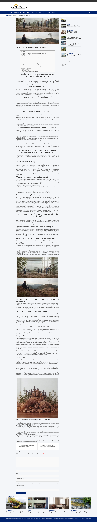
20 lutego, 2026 (30, 514)
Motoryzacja (38, 12)
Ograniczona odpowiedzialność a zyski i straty (30, 67)
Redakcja (53, 12)
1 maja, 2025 (69, 45)
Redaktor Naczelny (75, 22)
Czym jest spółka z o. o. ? (25, 54)
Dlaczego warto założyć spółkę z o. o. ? (27, 56)
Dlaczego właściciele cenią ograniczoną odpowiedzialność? (32, 65)
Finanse (24, 12)
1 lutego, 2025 (18, 49)
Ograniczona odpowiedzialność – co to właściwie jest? (31, 64)
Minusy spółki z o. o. (26, 70)
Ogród (44, 12)
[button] (52, 52)
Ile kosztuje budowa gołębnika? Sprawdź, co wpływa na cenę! (73, 49)
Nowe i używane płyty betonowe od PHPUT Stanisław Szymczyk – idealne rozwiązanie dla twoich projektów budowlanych (73, 21)
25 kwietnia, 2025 (69, 57)
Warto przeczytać (10, 496)
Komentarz (18, 455)
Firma (28, 12)
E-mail (17, 473)
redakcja (73, 33)
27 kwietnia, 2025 (69, 51)
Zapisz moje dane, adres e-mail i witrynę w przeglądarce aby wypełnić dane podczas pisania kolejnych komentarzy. (37, 483)
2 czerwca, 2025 (69, 33)
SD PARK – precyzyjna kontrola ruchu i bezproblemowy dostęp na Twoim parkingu (73, 26)
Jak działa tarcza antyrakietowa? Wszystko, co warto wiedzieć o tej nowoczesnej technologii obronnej (48, 446)
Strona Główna (9, 12)
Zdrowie (48, 12)
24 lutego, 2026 (69, 22)
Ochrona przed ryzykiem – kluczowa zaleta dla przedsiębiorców (33, 66)
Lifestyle (32, 12)
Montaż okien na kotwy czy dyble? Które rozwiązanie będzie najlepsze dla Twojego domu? (74, 55)
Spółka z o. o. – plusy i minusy (26, 68)
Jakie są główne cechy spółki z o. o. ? (27, 55)
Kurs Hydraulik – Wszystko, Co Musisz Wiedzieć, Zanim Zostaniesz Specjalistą (27, 446)
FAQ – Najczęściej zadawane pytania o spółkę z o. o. (31, 71)
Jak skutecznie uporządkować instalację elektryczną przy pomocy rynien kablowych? (73, 44)
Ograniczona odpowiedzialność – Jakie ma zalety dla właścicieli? (32, 63)
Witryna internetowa (19, 478)
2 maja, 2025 (69, 39)
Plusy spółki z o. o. (26, 69)
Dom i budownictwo (17, 12)
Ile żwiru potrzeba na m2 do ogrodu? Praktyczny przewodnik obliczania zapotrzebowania (73, 38)
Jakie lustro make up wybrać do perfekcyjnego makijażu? (73, 32)
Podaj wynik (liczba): (20, 485)
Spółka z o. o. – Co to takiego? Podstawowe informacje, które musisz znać (33, 53)
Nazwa (17, 468)
